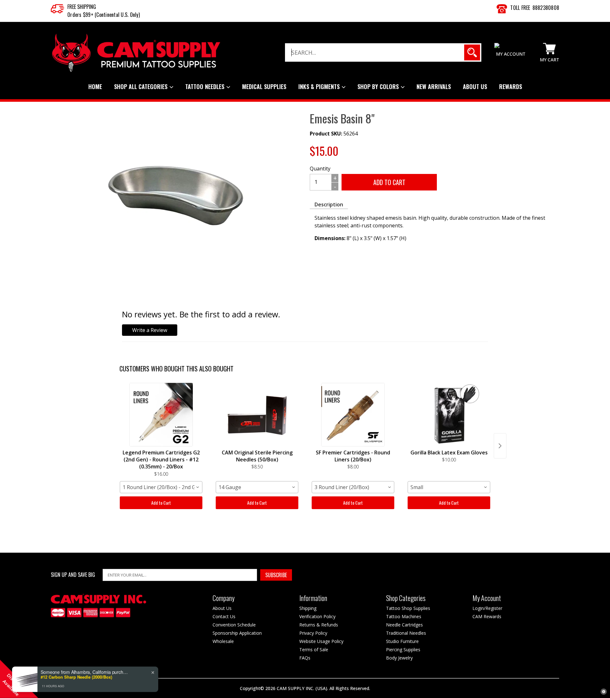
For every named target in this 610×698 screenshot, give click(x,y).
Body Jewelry (399, 658)
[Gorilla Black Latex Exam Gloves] (449, 414)
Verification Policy (317, 616)
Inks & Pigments (319, 86)
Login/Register (487, 608)
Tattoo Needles (205, 86)
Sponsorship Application (237, 633)
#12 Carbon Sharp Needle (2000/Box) (76, 673)
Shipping (307, 608)
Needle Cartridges (404, 625)
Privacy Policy (313, 633)
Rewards (510, 86)
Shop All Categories (141, 86)
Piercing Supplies (403, 649)
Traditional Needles (406, 633)
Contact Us (224, 616)
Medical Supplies (264, 86)
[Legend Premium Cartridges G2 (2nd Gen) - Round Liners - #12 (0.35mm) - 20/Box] (161, 414)
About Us (475, 86)
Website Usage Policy (321, 641)
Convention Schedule (234, 625)
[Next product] (500, 446)
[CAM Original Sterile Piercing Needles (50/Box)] (257, 414)
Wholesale (223, 641)
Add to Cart (161, 502)
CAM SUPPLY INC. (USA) (302, 688)
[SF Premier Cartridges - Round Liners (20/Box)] (353, 414)
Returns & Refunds (318, 625)
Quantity (320, 168)
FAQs (304, 658)
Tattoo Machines (403, 616)
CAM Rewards (486, 616)
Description (329, 204)
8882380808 (545, 7)
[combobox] (161, 487)
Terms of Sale (313, 649)
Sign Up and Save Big (73, 575)
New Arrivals (434, 86)
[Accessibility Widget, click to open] (603, 691)
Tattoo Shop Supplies (408, 608)
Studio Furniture (402, 641)
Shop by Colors (378, 86)
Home (95, 86)
